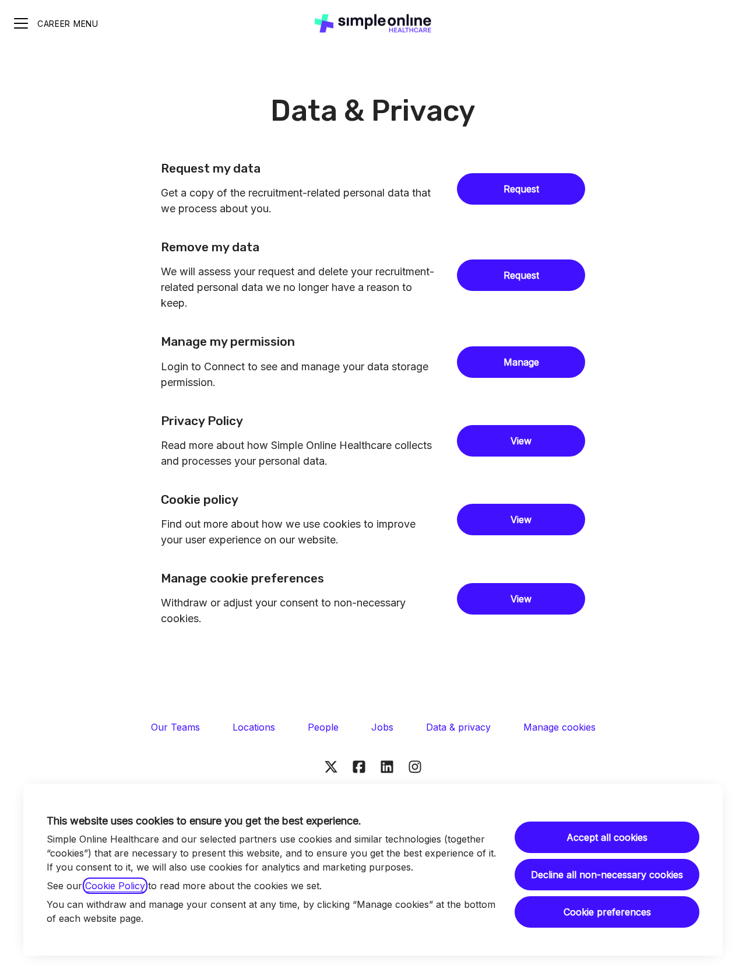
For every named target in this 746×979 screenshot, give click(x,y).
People (323, 727)
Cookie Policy (115, 886)
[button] (521, 599)
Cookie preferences (607, 912)
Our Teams (175, 727)
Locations (254, 727)
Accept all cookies (607, 837)
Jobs (382, 727)
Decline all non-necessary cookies (607, 874)
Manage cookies (559, 727)
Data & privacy (458, 727)
